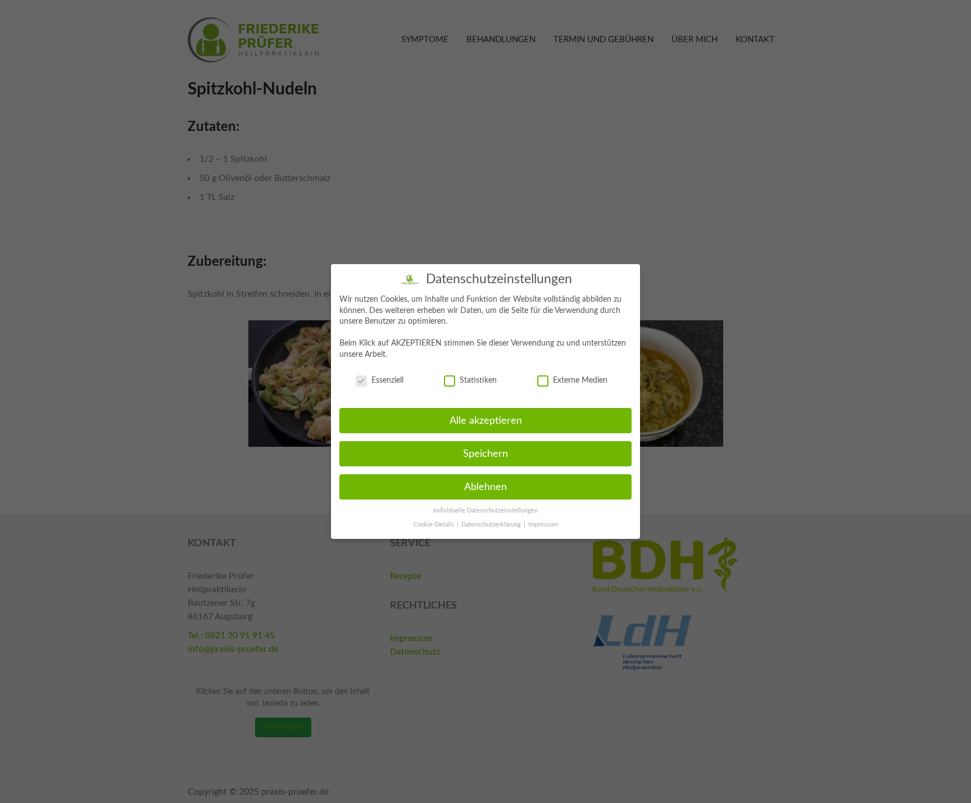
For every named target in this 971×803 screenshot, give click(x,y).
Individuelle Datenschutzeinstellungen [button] (485, 511)
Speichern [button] (485, 454)
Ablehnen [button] (485, 487)
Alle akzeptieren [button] (486, 420)
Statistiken (478, 380)
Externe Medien (580, 380)
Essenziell (387, 380)
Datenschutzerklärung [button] (492, 525)
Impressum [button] (543, 525)
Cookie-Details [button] (435, 525)
